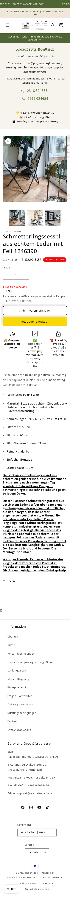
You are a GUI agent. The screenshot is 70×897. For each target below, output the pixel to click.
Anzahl (6, 267)
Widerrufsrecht (26, 877)
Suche (11, 645)
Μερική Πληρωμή (18, 679)
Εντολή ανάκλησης (19, 729)
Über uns (13, 636)
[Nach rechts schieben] (66, 218)
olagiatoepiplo (33, 872)
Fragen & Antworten (19, 696)
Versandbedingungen (21, 653)
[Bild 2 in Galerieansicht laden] (35, 218)
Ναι (10, 291)
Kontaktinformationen (37, 888)
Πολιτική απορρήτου (20, 704)
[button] (7, 25)
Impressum (47, 883)
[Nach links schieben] (4, 218)
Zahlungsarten (16, 670)
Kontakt (12, 721)
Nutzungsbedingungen (21, 713)
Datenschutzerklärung (51, 877)
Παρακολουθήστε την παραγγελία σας (31, 662)
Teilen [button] (11, 581)
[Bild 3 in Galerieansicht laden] (53, 218)
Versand (32, 883)
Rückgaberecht (16, 687)
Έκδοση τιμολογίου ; (15, 287)
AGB (22, 883)
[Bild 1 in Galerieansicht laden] (17, 218)
